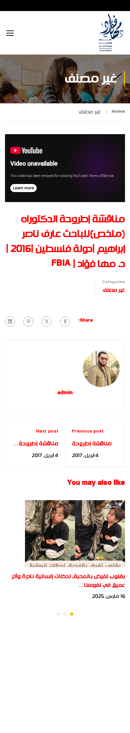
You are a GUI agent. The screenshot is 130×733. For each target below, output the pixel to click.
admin (65, 393)
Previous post (88, 431)
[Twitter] (47, 321)
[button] (71, 614)
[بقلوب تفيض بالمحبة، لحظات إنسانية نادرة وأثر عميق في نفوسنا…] (75, 533)
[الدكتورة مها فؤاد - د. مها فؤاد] (111, 33)
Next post (47, 431)
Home (118, 111)
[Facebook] (65, 321)
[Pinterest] (28, 321)
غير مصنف (90, 111)
